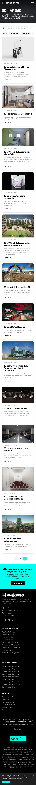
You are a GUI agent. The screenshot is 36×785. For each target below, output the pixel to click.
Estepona (18, 724)
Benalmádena (18, 729)
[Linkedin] (9, 620)
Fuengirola (25, 724)
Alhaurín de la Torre (10, 727)
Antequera (19, 727)
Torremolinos (27, 727)
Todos (5, 33)
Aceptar (6, 782)
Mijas (31, 724)
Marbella (11, 724)
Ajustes (24, 782)
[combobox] (18, 28)
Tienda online (25, 33)
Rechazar (15, 782)
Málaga (5, 724)
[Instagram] (13, 620)
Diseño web (14, 33)
